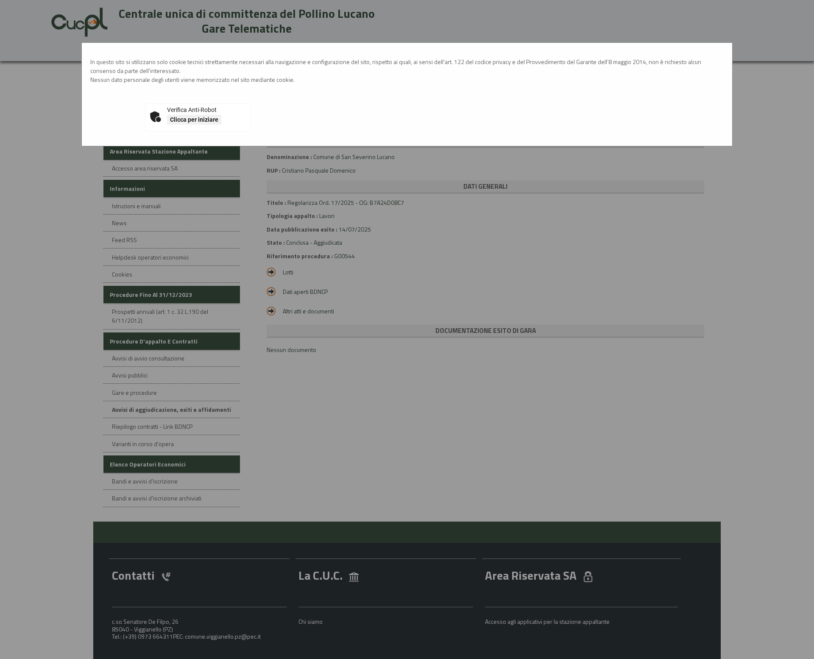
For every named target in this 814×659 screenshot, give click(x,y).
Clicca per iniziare (194, 119)
